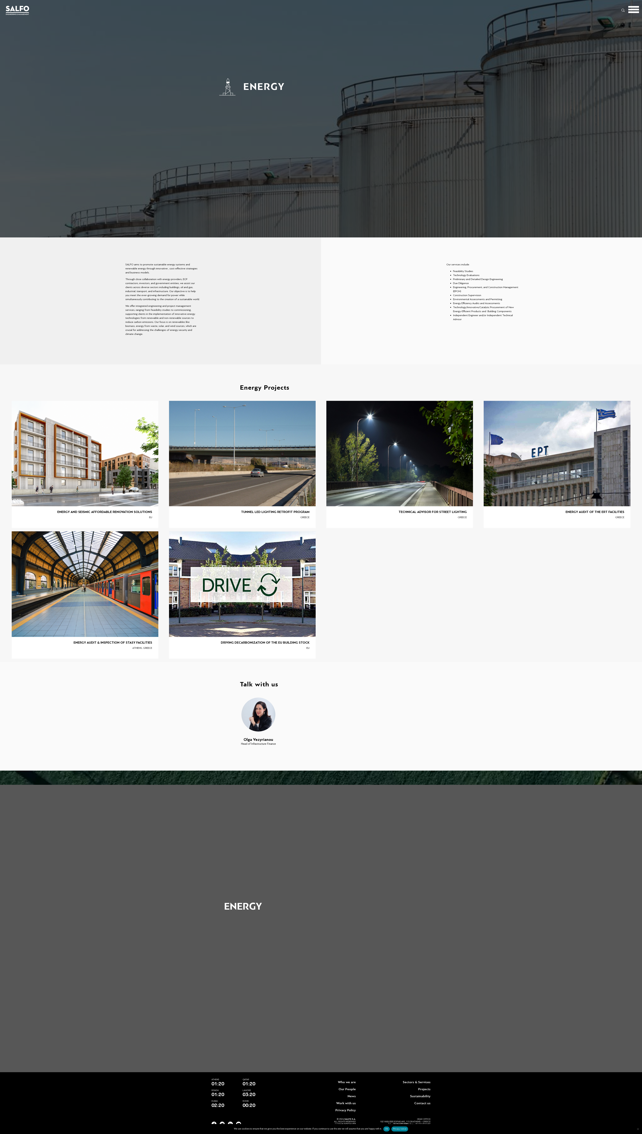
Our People (347, 1089)
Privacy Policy (345, 1110)
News (352, 1096)
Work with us (346, 1103)
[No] (637, 1129)
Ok (386, 1128)
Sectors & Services (417, 1082)
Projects (424, 1089)
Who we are (347, 1082)
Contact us (422, 1103)
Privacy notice (400, 1128)
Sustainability (420, 1096)
